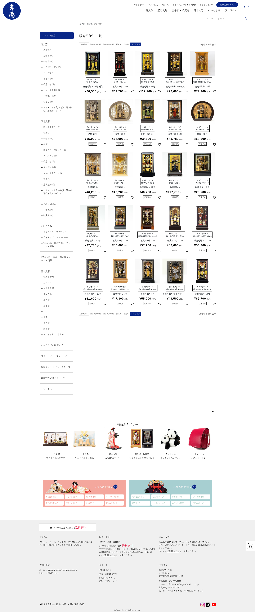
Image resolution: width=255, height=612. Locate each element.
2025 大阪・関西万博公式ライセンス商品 (57, 245)
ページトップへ (213, 411)
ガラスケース (49, 282)
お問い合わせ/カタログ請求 (184, 4)
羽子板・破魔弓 (180, 10)
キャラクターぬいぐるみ (54, 231)
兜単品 (46, 178)
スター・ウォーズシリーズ (54, 356)
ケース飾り (48, 72)
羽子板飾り (48, 209)
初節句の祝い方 (198, 503)
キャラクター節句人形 (52, 345)
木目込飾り (48, 78)
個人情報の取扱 (77, 604)
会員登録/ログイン (227, 4)
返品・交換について (108, 581)
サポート (103, 564)
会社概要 (163, 564)
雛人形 (149, 10)
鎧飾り (46, 144)
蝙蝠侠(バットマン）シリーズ (55, 367)
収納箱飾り (48, 61)
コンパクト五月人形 (52, 172)
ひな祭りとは (51, 497)
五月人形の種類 (198, 497)
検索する (245, 19)
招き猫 (46, 305)
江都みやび (48, 55)
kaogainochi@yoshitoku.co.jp (62, 569)
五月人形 (162, 10)
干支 (45, 317)
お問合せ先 (45, 564)
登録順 (126, 44)
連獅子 (46, 328)
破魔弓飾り (48, 215)
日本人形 (199, 10)
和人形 (46, 299)
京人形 (46, 322)
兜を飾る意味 (177, 497)
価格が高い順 (108, 44)
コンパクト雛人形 (51, 90)
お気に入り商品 (206, 4)
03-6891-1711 (53, 572)
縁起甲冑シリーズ (51, 126)
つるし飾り (48, 101)
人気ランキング (71, 497)
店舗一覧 (165, 4)
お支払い (44, 536)
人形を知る (153, 4)
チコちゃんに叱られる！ (54, 334)
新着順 (118, 44)
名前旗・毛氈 (49, 95)
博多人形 (47, 293)
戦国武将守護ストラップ (53, 377)
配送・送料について (108, 573)
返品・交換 (164, 536)
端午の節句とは (138, 497)
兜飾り (46, 132)
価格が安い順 (95, 44)
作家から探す (49, 84)
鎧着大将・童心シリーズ (54, 149)
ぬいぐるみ (214, 10)
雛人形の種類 (91, 497)
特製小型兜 (48, 276)
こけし (46, 311)
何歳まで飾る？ (71, 503)
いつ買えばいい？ (158, 503)
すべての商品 (48, 35)
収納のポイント (111, 503)
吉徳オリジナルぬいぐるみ (55, 237)
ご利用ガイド (57, 544)
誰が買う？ (90, 503)
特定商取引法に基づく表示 (53, 604)
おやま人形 (48, 288)
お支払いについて (107, 577)
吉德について (139, 4)
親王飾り (47, 49)
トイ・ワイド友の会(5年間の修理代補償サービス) (57, 109)
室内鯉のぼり (49, 184)
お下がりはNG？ (52, 503)
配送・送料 (104, 536)
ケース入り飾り (50, 155)
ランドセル (231, 10)
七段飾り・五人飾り (52, 67)
